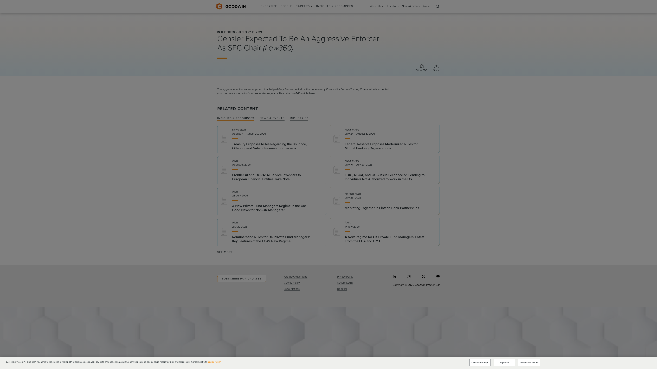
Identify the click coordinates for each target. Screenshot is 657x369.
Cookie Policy (214, 362)
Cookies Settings (480, 362)
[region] (328, 363)
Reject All (504, 362)
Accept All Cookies (529, 362)
